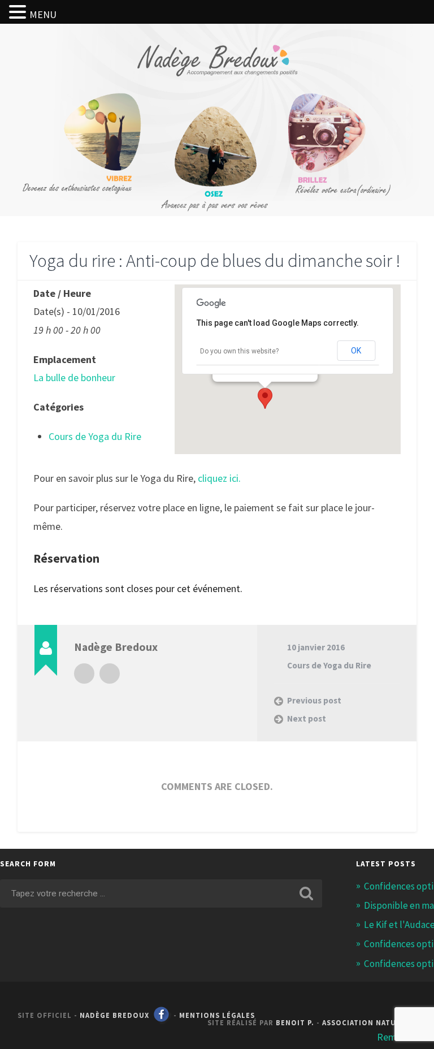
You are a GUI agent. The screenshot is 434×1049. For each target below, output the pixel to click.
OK (356, 350)
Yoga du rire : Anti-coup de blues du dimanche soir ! (215, 260)
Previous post (314, 700)
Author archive (84, 673)
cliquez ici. (219, 478)
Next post (306, 718)
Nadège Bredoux (114, 1015)
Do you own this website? (239, 351)
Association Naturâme (369, 1022)
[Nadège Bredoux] (217, 83)
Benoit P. (295, 1022)
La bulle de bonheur (74, 377)
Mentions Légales (217, 1015)
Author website (109, 673)
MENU (43, 14)
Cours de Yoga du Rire (95, 436)
